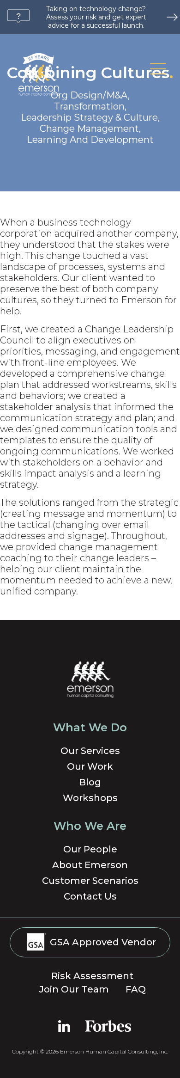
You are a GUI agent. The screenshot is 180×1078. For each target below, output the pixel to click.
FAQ (136, 989)
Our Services (90, 750)
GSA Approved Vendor (102, 942)
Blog (90, 782)
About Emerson (90, 864)
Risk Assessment (92, 975)
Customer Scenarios (90, 880)
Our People (90, 849)
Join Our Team (74, 989)
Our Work (90, 766)
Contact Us (90, 896)
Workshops (90, 797)
